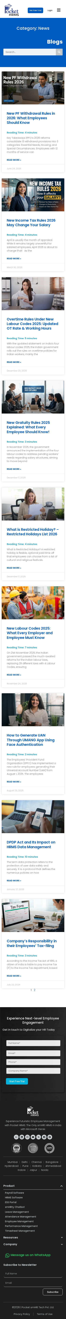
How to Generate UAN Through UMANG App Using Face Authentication (30, 740)
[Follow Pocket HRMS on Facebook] (44, 1137)
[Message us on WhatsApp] (7, 1255)
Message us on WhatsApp (31, 1255)
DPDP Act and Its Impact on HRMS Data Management (31, 844)
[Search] (59, 52)
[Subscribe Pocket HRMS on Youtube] (33, 1137)
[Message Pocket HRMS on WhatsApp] (16, 1137)
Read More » (14, 160)
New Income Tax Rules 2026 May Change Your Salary (31, 222)
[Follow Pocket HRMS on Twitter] (38, 1137)
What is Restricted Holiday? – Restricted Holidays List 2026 (33, 532)
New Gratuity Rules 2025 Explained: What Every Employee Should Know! (28, 427)
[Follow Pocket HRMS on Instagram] (27, 1137)
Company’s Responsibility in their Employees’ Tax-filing (32, 943)
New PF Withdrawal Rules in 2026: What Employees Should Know (31, 118)
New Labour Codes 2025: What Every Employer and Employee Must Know (30, 633)
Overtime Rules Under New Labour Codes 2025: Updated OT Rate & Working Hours (32, 324)
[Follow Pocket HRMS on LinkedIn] (21, 1137)
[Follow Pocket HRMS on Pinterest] (49, 1137)
